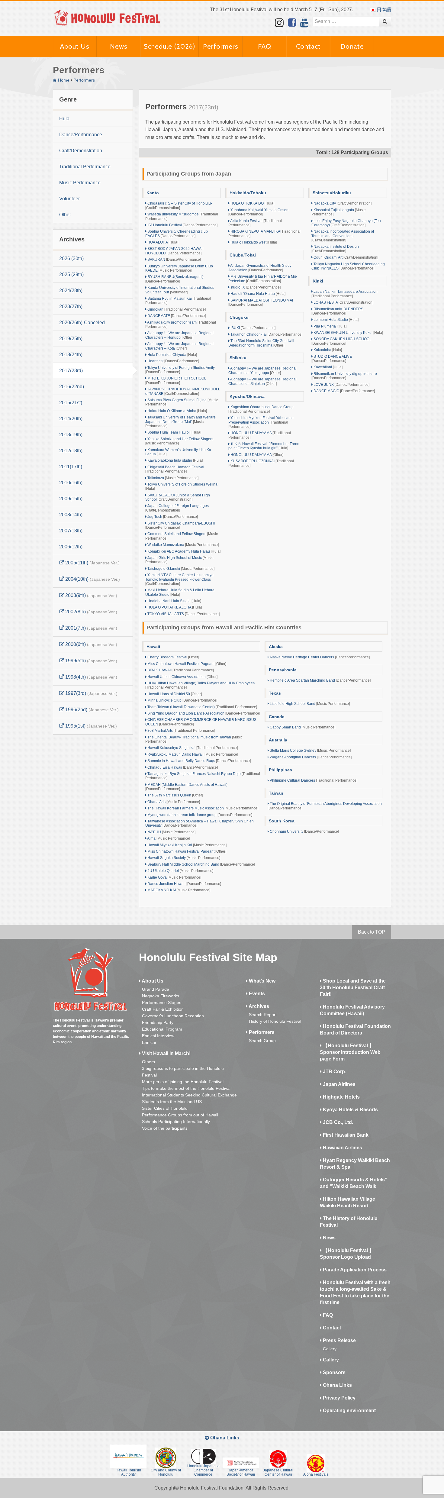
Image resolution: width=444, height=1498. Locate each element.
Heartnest (172, 361)
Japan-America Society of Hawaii (241, 1472)
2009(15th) (70, 498)
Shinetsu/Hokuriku (332, 192)
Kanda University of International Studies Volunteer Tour (179, 290)
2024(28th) (70, 290)
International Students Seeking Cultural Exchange (189, 1095)
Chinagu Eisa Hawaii (182, 767)
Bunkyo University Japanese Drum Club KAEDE (179, 268)
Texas (275, 693)
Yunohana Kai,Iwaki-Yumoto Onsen (258, 212)
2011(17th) (70, 466)
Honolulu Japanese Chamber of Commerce (203, 1470)
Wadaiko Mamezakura (182, 545)
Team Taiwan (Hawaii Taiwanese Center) (201, 707)
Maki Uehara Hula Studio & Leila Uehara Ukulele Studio (179, 592)
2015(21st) (70, 402)
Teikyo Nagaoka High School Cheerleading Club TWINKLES (348, 266)
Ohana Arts (173, 802)
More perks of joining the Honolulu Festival (183, 1081)
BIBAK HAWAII (180, 670)
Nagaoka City (342, 203)
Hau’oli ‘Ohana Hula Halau (257, 294)
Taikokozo (172, 478)
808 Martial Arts (180, 730)
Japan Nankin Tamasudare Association (344, 293)
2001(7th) (90, 628)
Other (65, 214)
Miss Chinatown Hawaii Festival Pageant (186, 664)
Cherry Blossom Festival (172, 657)
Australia (278, 740)
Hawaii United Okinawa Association (181, 677)
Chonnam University (304, 831)
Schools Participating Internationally (176, 1121)
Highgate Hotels (341, 1096)
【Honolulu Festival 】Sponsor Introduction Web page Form (350, 1052)
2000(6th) (90, 644)
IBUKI (252, 328)
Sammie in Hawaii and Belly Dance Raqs (198, 761)
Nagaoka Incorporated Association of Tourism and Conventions (342, 235)
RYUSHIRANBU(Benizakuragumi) (174, 279)
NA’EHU (170, 832)
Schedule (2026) (169, 46)
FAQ (264, 46)
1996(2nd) (91, 709)
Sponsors (334, 1372)
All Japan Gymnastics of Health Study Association (259, 267)
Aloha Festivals (315, 1474)
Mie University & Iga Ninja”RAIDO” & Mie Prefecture (262, 278)
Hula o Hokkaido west (253, 242)
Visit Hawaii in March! (166, 1053)
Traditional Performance (85, 166)
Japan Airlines (339, 1084)
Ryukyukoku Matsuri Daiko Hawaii (192, 754)
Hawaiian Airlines (342, 1147)
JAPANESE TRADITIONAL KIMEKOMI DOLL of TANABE (182, 391)
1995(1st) (90, 725)
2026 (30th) (71, 258)
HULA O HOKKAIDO (252, 203)
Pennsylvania (283, 669)
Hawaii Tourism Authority (128, 1472)
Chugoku (239, 317)
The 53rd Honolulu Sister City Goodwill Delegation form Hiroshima (261, 343)
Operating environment (349, 1410)
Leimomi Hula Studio (336, 320)
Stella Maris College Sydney (310, 750)
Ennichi (149, 1042)
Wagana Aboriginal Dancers (310, 757)
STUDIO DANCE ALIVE (331, 358)
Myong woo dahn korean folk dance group (199, 815)
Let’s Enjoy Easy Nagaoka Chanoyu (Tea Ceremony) (346, 223)
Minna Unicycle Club (181, 700)
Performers (220, 46)
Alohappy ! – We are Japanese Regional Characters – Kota (179, 346)
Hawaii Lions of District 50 (174, 694)
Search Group (262, 1040)
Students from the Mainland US (172, 1101)
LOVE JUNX (341, 385)
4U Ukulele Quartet (179, 871)
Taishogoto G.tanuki (180, 569)
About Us (74, 46)
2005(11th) (92, 562)
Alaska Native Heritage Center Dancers (319, 657)
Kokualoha (327, 350)
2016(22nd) (71, 386)
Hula (64, 118)
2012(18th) (70, 450)
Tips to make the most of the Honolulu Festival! (187, 1088)
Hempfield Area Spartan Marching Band (320, 680)
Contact (308, 46)
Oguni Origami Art (345, 257)
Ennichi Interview (158, 1035)
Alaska (276, 646)
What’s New (261, 980)
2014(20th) (70, 418)
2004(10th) (92, 579)
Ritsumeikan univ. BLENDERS (337, 311)
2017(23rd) (71, 370)
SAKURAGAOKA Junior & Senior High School (177, 497)
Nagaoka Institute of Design (335, 248)
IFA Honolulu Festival (181, 225)
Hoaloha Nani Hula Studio (173, 601)
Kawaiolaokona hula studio (174, 460)
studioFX (255, 287)
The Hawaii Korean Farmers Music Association (202, 808)
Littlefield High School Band (309, 704)
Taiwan (276, 793)
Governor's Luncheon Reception (173, 1015)
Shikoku (238, 357)
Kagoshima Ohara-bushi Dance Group (261, 409)
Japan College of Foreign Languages (177, 508)
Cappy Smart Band (302, 727)
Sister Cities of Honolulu (165, 1108)
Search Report (263, 1014)
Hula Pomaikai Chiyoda (171, 355)
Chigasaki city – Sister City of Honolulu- (178, 205)
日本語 (383, 9)
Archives (258, 1006)
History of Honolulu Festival (275, 1021)
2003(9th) (90, 595)
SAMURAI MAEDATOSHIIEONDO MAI (260, 302)
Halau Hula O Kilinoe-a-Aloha (176, 411)
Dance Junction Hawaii (183, 884)
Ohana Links (337, 1385)
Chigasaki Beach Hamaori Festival (174, 469)
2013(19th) (70, 434)
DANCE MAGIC (344, 391)
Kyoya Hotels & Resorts (350, 1109)
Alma (168, 838)
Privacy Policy (339, 1397)
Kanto (152, 192)
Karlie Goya (173, 877)
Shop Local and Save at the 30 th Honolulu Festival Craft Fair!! (353, 987)
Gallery (329, 1348)
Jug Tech (172, 517)
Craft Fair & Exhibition (163, 1009)
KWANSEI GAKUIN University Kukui (348, 333)
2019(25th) (70, 338)
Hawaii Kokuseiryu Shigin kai (192, 748)
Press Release (339, 1340)
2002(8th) (90, 611)
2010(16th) (70, 482)
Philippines (280, 769)
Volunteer (69, 198)
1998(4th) (90, 677)
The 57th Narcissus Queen (174, 795)
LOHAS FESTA (343, 302)
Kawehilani (328, 367)
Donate (352, 46)
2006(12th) (70, 546)
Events (256, 993)
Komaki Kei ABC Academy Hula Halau (183, 551)
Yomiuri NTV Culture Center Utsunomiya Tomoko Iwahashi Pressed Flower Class (179, 579)
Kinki (318, 281)
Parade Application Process (354, 1269)
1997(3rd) (90, 693)
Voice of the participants (165, 1128)
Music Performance (80, 182)
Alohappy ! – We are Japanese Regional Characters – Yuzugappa (262, 370)
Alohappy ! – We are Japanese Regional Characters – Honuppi (179, 335)
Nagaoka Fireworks (160, 995)
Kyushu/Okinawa (247, 396)
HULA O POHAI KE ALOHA (174, 607)
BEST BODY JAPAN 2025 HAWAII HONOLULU (174, 251)
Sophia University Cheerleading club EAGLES (176, 233)
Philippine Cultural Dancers (313, 780)
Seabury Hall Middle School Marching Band (200, 864)
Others (148, 1061)
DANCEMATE (176, 316)
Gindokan (176, 309)
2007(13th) (70, 530)
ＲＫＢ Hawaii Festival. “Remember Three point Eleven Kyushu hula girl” (263, 446)
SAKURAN (173, 259)
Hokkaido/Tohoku (248, 192)
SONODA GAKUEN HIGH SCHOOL (341, 341)
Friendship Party (157, 1022)
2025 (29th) (71, 274)
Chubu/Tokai (243, 255)
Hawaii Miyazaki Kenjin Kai (186, 845)
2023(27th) (70, 306)
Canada (277, 716)
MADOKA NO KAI (178, 890)
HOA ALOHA (162, 242)
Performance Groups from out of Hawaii (180, 1114)
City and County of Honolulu (166, 1472)
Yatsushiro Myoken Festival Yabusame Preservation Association (261, 422)
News (118, 46)
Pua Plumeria (329, 326)
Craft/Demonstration (80, 150)
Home (63, 80)
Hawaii (153, 646)
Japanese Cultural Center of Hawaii (278, 1472)
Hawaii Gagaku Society (183, 858)
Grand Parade (155, 989)
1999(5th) (90, 660)
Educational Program (162, 1029)
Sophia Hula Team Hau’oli (173, 432)
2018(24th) (70, 354)
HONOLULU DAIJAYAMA (256, 455)
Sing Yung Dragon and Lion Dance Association (203, 713)
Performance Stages (161, 1002)
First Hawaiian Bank (345, 1135)
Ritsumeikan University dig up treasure (344, 376)
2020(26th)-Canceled (82, 322)
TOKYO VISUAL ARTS (183, 614)
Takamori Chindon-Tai (266, 334)
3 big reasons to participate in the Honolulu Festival (183, 1071)
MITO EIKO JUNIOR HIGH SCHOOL (175, 380)
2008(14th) (70, 514)
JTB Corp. (334, 1071)
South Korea (281, 820)
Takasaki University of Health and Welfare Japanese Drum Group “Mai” (180, 421)
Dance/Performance (80, 134)
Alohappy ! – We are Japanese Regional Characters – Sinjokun (262, 381)
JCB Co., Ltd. (337, 1122)
